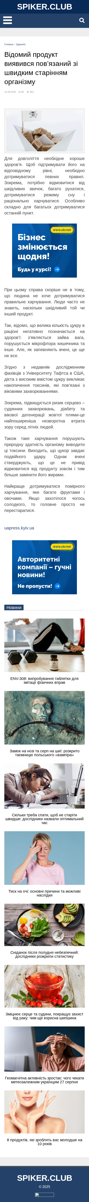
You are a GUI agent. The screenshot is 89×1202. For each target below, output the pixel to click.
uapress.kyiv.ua (19, 528)
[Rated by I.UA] (44, 1195)
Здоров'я (20, 44)
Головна (8, 44)
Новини (13, 607)
